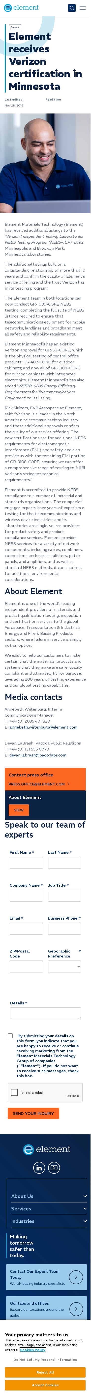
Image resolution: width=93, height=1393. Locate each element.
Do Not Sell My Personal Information (45, 1360)
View (19, 810)
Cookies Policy (32, 1350)
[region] (45, 1356)
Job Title (57, 885)
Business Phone (63, 918)
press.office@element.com (37, 784)
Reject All (45, 1372)
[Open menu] (83, 8)
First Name (20, 852)
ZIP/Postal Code (20, 954)
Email (15, 918)
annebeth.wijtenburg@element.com (43, 727)
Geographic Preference (59, 954)
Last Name (58, 852)
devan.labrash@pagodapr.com (37, 754)
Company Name (25, 885)
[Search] (72, 8)
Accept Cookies (45, 1385)
